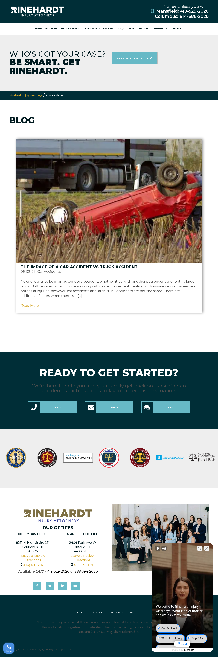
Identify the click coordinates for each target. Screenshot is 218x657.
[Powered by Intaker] (189, 650)
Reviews (108, 28)
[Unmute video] (157, 548)
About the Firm (138, 28)
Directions (33, 560)
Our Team (51, 28)
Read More (30, 306)
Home (38, 28)
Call (58, 407)
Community (160, 28)
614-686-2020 (194, 16)
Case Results (91, 28)
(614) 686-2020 (34, 565)
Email (115, 407)
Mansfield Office (82, 534)
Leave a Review (33, 556)
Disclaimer (116, 612)
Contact (175, 28)
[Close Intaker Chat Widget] (206, 548)
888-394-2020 (86, 571)
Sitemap (79, 612)
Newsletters (135, 612)
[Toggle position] (199, 548)
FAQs (121, 28)
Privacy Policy (97, 612)
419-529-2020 (194, 11)
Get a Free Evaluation (133, 58)
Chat (171, 407)
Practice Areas (69, 28)
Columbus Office (33, 534)
